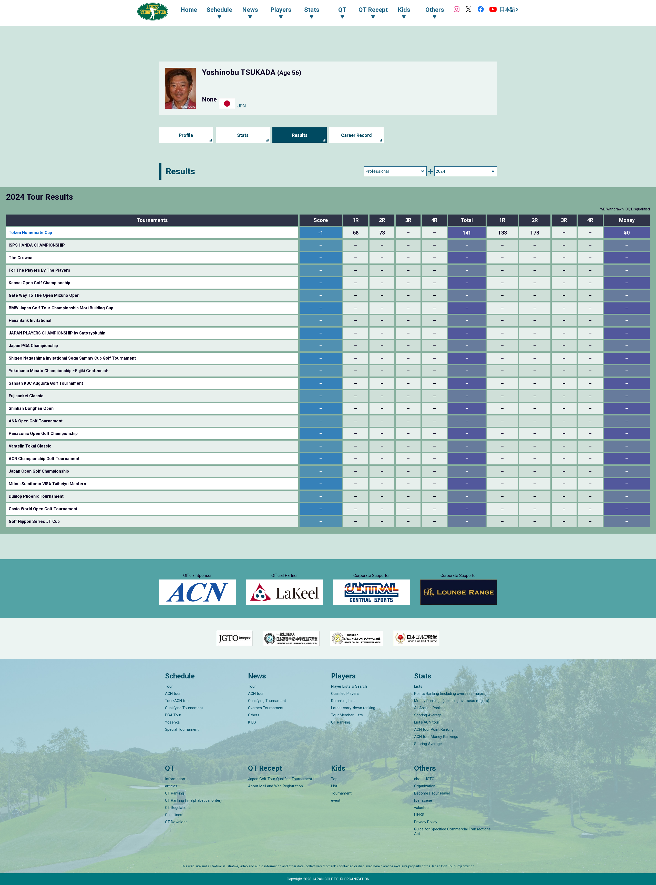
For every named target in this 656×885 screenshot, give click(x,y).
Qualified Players (345, 693)
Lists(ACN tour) (427, 722)
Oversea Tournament (265, 708)
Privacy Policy (425, 822)
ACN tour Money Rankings (436, 736)
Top (334, 779)
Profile (186, 135)
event (335, 800)
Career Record (356, 135)
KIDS (252, 722)
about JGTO (424, 779)
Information (175, 779)
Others (253, 715)
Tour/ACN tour (177, 700)
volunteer (422, 807)
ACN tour (173, 693)
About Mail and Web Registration (275, 786)
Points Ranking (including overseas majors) (450, 693)
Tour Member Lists (347, 715)
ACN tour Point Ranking (434, 729)
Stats (243, 135)
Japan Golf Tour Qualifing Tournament (280, 779)
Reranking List (343, 700)
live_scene (423, 800)
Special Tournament (182, 729)
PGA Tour (173, 715)
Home (188, 9)
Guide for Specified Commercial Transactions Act (452, 831)
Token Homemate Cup (30, 232)
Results (300, 135)
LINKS (419, 814)
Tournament (341, 793)
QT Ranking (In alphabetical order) (193, 800)
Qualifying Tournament (184, 708)
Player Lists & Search (349, 686)
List (334, 786)
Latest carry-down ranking (353, 708)
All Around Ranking (430, 708)
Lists (418, 686)
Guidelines (173, 814)
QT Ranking (340, 722)
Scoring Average (428, 715)
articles (171, 786)
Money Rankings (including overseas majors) (451, 700)
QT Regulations (178, 807)
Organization (424, 786)
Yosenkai (172, 722)
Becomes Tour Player (432, 793)
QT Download (176, 822)
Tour (169, 686)
